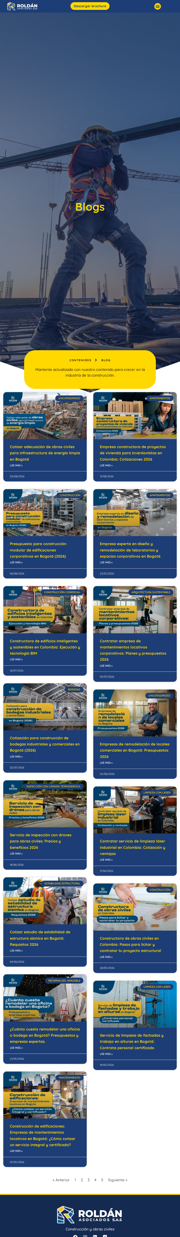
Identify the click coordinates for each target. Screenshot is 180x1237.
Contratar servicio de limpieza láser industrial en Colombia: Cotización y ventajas (132, 847)
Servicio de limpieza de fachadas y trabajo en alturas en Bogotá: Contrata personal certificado (132, 1041)
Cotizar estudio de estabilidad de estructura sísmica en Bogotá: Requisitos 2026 (40, 938)
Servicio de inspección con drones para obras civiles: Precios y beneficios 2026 (40, 841)
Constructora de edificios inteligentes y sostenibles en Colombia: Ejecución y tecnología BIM (45, 647)
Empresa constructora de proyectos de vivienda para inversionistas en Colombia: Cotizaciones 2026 (133, 452)
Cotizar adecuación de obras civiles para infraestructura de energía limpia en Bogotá (45, 452)
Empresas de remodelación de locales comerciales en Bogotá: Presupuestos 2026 (134, 750)
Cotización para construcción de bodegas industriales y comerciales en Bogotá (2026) (45, 744)
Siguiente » (117, 1180)
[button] (157, 6)
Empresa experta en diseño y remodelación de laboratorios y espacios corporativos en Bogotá (130, 549)
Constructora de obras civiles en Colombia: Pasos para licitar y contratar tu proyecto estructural (130, 944)
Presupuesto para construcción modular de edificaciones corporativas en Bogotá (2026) (38, 549)
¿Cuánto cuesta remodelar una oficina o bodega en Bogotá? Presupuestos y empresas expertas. (45, 1035)
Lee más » (16, 465)
